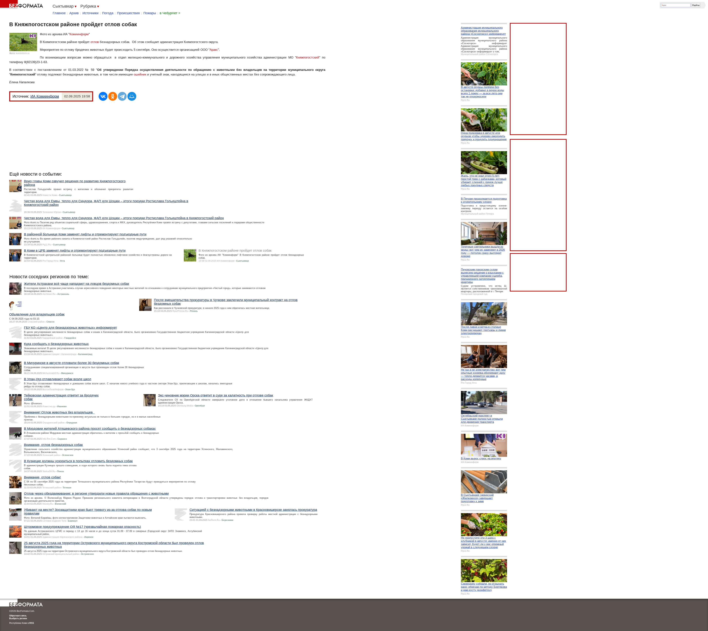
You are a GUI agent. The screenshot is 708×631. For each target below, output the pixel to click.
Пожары (149, 13)
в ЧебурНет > (170, 13)
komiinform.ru (23, 53)
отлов (95, 42)
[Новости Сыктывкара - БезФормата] (22, 4)
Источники (90, 13)
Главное (59, 13)
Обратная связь (18, 615)
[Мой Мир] (131, 96)
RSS (31, 623)
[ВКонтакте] (103, 96)
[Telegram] (122, 96)
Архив (74, 13)
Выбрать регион (18, 618)
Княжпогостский (307, 57)
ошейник (140, 74)
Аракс (214, 49)
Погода (107, 13)
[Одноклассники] (112, 96)
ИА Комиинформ (44, 96)
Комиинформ (79, 34)
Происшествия (128, 13)
